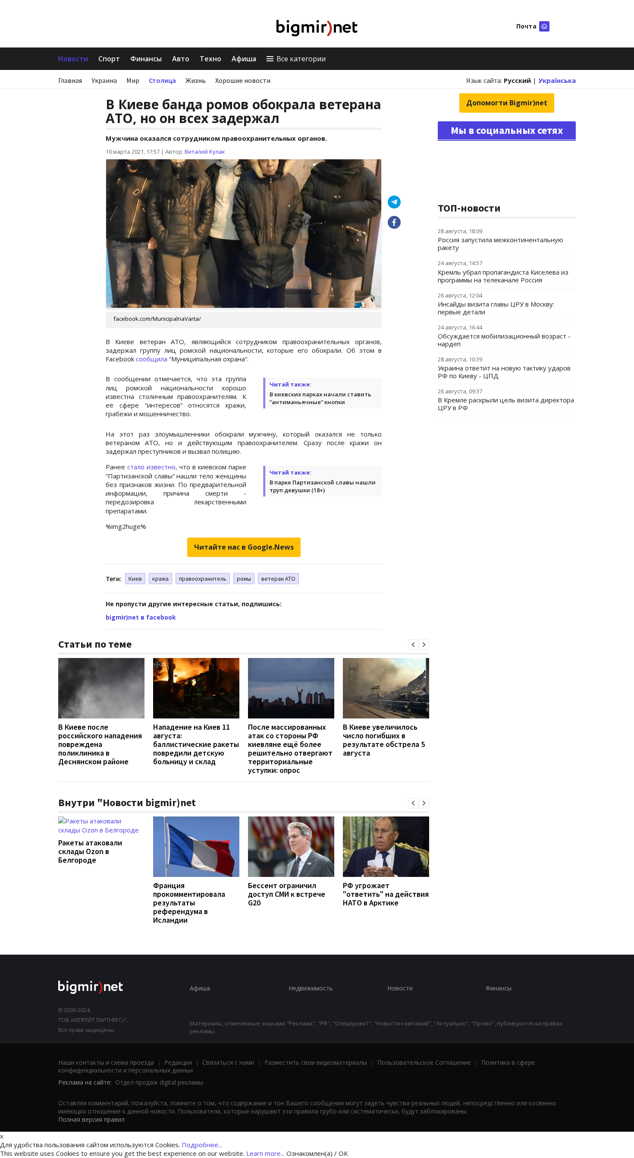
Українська (557, 80)
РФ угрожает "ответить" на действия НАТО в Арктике (386, 894)
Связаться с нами (228, 1062)
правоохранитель (202, 578)
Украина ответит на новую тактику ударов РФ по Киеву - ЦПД (504, 372)
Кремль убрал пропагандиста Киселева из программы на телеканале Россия (503, 276)
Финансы (146, 58)
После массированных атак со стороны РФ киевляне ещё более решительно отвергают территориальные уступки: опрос (290, 748)
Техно (210, 58)
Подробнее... (202, 1144)
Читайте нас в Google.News (244, 547)
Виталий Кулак (205, 151)
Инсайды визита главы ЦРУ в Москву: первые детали (496, 308)
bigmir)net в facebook (141, 617)
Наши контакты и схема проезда (106, 1062)
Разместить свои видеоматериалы (315, 1062)
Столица (162, 80)
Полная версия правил (91, 1119)
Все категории (301, 58)
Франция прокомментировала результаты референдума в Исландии (189, 902)
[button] (413, 644)
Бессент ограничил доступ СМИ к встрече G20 (286, 894)
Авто (180, 58)
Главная (70, 80)
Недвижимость (311, 988)
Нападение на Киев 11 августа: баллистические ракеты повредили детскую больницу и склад (196, 744)
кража (160, 578)
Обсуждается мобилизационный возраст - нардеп (504, 340)
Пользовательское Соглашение (424, 1062)
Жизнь (195, 80)
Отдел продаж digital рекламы (159, 1082)
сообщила (151, 358)
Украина (104, 80)
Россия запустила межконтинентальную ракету (500, 243)
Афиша (244, 58)
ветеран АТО (278, 578)
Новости (73, 58)
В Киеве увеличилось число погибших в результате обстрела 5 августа (384, 740)
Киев (135, 578)
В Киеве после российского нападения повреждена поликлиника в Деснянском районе (100, 744)
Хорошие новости (242, 80)
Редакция (178, 1062)
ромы (244, 578)
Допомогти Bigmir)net (506, 103)
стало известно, (152, 466)
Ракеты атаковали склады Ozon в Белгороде (90, 851)
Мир (132, 80)
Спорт (109, 58)
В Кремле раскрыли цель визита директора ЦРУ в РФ (506, 403)
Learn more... (265, 1153)
